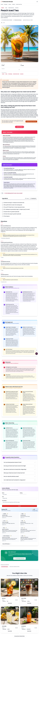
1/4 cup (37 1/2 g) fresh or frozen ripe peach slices (14, 207)
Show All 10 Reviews (6, 543)
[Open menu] (37, 2)
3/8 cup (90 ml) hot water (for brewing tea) (13, 204)
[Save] (4, 23)
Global (13, 4)
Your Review (4, 500)
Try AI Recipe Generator (20, 558)
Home (2, 4)
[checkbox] (2, 202)
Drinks (10, 4)
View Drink (10, 603)
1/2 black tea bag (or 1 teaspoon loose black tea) (14, 202)
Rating (21, 492)
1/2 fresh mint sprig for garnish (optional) (12, 214)
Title (3, 496)
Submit (19, 506)
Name (3, 492)
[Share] (2, 23)
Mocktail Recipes (4, 566)
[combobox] (19, 69)
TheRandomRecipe (17, 20)
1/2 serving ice (7, 216)
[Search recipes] (36, 353)
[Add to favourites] (36, 350)
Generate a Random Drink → (15, 566)
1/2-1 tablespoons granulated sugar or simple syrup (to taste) (17, 209)
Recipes (5, 4)
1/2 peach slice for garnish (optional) (11, 211)
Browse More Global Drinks (20, 636)
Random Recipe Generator (31, 121)
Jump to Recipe (19, 126)
